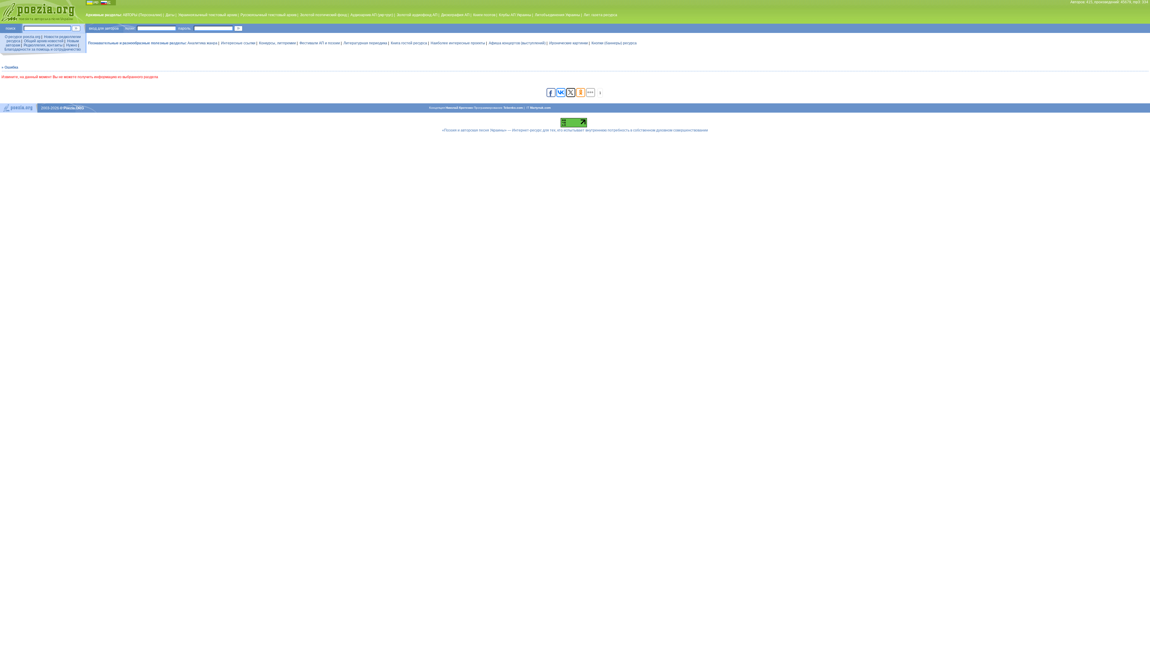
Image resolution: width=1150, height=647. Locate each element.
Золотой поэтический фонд (323, 15)
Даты (170, 15)
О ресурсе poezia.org (22, 37)
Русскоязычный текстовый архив (268, 15)
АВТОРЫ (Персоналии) (142, 15)
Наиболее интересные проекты (458, 43)
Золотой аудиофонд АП (417, 15)
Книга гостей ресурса (409, 43)
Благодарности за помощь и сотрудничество (42, 49)
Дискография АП (455, 15)
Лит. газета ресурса (600, 15)
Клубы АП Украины (515, 15)
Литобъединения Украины (557, 15)
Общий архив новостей (43, 41)
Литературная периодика (365, 43)
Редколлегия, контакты (43, 45)
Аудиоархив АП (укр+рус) (371, 15)
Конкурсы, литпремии (277, 43)
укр (96, 2)
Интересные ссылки (238, 43)
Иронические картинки (568, 43)
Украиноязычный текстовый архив (207, 15)
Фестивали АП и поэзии (319, 43)
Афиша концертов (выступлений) (517, 43)
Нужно (71, 45)
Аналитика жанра (202, 43)
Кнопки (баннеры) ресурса (614, 43)
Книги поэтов (484, 15)
